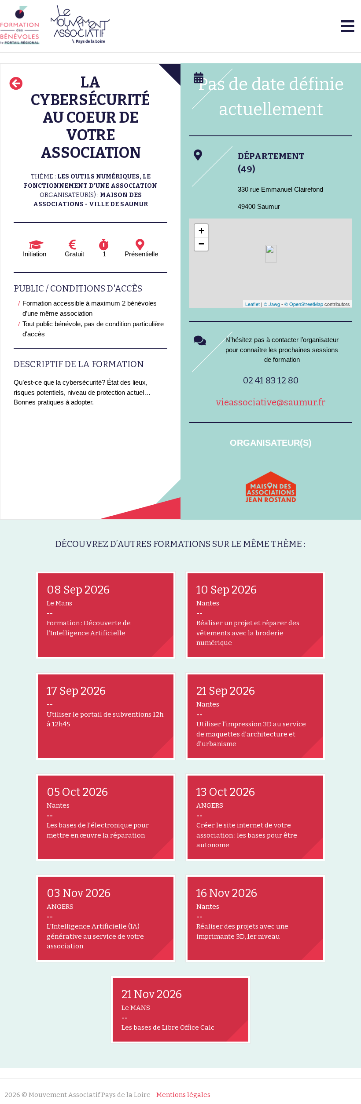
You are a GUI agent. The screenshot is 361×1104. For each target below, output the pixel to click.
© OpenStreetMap (303, 303)
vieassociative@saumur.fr (270, 402)
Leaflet (252, 303)
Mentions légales (183, 1095)
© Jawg (272, 303)
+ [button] (201, 230)
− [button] (201, 243)
